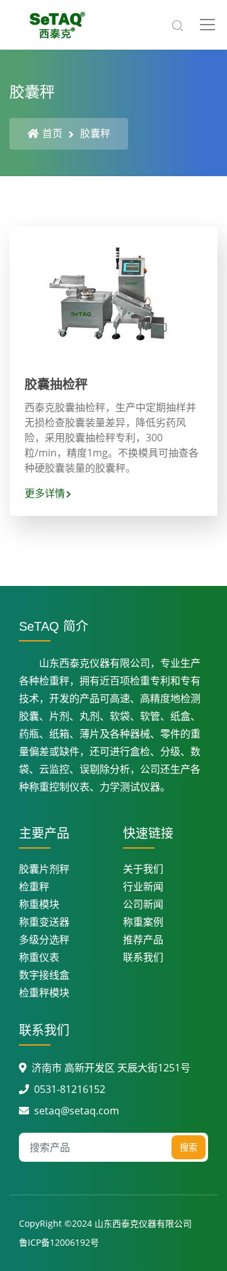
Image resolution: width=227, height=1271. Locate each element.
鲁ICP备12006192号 (59, 1242)
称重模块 (39, 904)
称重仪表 (39, 957)
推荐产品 (143, 939)
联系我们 (143, 957)
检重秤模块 (44, 992)
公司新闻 (143, 904)
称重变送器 (44, 922)
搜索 (188, 1147)
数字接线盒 (44, 975)
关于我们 (143, 869)
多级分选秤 (44, 939)
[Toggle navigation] (207, 24)
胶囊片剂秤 (44, 869)
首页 (52, 133)
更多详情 (45, 493)
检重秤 (34, 886)
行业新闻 (143, 886)
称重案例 (143, 922)
